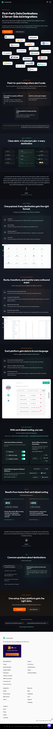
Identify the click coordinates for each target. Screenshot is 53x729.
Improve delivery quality (10, 476)
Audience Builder (7, 670)
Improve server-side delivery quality (20, 436)
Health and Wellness (32, 672)
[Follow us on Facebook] (4, 726)
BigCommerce (6, 696)
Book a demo (7, 31)
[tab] (12, 566)
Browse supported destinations (26, 626)
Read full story (9, 519)
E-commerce (30, 664)
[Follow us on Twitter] (7, 726)
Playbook (30, 699)
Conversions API (6, 681)
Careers (5, 714)
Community (5, 717)
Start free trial (19, 31)
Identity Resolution (7, 667)
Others (4, 699)
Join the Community (12, 654)
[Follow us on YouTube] (12, 726)
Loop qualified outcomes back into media (39, 436)
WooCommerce (6, 693)
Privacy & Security (7, 684)
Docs (29, 696)
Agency (29, 670)
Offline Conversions (7, 678)
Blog (29, 691)
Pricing (4, 712)
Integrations (30, 693)
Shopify (4, 691)
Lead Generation (31, 667)
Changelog (30, 702)
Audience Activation (7, 675)
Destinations (6, 672)
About (4, 709)
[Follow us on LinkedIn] (9, 726)
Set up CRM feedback (37, 451)
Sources (5, 664)
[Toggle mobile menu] (50, 2)
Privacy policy (29, 726)
